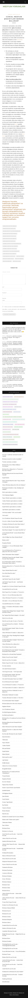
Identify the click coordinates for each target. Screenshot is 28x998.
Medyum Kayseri (6, 911)
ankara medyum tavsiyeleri (9, 236)
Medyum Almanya (6, 882)
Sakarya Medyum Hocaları (9, 855)
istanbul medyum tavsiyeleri (10, 248)
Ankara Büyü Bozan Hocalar (9, 838)
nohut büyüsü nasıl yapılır (9, 409)
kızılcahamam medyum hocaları (10, 434)
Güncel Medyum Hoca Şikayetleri (10, 644)
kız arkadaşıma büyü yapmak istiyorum (12, 416)
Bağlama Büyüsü (6, 706)
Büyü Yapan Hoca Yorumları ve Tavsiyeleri (13, 592)
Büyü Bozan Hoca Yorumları (9, 660)
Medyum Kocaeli (6, 913)
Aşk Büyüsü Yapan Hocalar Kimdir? (11, 579)
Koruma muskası (6, 666)
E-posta (4, 292)
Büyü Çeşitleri (6, 576)
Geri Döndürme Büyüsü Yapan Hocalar (12, 518)
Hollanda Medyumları (7, 853)
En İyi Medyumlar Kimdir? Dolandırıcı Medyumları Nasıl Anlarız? (12, 562)
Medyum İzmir (6, 884)
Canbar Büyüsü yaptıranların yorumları (12, 501)
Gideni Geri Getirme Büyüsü (9, 766)
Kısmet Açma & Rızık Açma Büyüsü (11, 787)
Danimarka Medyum (7, 867)
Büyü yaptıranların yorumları (9, 492)
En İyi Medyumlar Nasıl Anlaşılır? (10, 700)
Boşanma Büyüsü (6, 543)
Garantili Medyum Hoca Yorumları (11, 603)
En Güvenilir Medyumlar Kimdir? (10, 527)
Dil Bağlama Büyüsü (7, 793)
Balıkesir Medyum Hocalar (9, 928)
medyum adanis (20, 256)
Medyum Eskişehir (7, 919)
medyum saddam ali (19, 396)
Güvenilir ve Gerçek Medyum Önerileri (12, 600)
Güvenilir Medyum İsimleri (9, 668)
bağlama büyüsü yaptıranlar (10, 421)
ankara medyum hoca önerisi (10, 233)
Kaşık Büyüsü (5, 477)
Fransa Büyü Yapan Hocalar (9, 902)
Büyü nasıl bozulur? (7, 757)
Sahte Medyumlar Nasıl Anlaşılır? (10, 554)
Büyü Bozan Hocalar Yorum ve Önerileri (12, 621)
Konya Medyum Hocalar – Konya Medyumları (13, 951)
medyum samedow (7, 261)
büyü (16, 124)
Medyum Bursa (6, 890)
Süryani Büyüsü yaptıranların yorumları (12, 503)
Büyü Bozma (5, 813)
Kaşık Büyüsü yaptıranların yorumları (11, 506)
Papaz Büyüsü (5, 742)
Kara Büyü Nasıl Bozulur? (8, 573)
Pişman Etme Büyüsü (7, 784)
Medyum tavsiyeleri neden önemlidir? (12, 459)
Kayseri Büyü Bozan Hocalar (9, 864)
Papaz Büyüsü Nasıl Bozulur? (9, 570)
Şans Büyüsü (5, 796)
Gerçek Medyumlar (14, 14)
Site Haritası (16, 994)
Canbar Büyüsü (6, 745)
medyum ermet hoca (8, 396)
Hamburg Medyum (7, 979)
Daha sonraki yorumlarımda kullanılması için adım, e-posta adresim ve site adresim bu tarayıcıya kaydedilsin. (14, 309)
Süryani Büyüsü (6, 748)
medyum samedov (19, 258)
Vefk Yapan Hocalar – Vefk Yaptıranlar (12, 671)
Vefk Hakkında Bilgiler (8, 495)
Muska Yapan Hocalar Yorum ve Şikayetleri (13, 663)
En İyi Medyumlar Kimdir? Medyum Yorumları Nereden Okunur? (11, 675)
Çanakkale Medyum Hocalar (9, 931)
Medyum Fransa (6, 954)
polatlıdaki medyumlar (8, 439)
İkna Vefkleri (5, 825)
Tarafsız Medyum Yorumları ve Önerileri (12, 697)
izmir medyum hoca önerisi (9, 253)
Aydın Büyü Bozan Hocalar (9, 968)
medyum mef (6, 414)
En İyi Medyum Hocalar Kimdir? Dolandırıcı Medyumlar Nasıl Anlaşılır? (13, 650)
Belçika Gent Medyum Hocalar (10, 905)
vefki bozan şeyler (19, 424)
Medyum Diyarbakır (7, 870)
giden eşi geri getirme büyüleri (10, 399)
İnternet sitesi (4, 299)
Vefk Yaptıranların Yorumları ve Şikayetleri (13, 687)
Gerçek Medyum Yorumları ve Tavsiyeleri (13, 684)
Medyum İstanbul (6, 941)
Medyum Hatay (6, 828)
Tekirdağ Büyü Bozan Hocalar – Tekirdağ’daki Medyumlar (10, 944)
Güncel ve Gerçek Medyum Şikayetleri (12, 595)
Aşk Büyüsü (5, 760)
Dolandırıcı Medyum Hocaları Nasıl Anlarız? (13, 524)
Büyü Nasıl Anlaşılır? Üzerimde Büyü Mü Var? (14, 530)
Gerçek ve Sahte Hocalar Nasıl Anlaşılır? (12, 521)
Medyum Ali (15, 992)
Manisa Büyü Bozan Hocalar (9, 957)
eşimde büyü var (7, 419)
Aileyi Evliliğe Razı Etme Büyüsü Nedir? (12, 537)
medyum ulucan (17, 261)
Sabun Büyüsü (5, 754)
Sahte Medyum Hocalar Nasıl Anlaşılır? (12, 726)
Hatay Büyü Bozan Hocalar (9, 858)
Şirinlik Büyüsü (6, 790)
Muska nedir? (5, 540)
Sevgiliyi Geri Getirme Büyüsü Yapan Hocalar (14, 586)
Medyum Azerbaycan (7, 831)
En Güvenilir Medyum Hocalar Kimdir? (12, 734)
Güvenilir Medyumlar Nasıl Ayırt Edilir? (12, 679)
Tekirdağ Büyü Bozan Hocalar (10, 948)
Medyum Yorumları (8, 992)
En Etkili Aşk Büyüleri (7, 715)
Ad (3, 287)
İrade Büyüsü (5, 799)
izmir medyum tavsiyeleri (9, 256)
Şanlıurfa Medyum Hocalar (9, 841)
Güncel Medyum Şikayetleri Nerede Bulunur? (14, 485)
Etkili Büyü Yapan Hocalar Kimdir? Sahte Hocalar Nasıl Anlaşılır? (12, 558)
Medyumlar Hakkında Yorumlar (10, 695)
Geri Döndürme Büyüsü (8, 709)
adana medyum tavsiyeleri (9, 228)
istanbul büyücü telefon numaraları (12, 243)
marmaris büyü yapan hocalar (10, 401)
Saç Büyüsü (5, 805)
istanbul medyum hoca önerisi (10, 246)
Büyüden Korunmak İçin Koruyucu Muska (12, 816)
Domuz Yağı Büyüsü (7, 802)
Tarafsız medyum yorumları (9, 462)
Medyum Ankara (6, 922)
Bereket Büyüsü (6, 781)
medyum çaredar (18, 426)
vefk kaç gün (15, 429)
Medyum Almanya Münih (8, 908)
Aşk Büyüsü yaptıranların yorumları (11, 509)
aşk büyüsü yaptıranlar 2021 (9, 404)
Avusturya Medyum (7, 873)
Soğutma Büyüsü (6, 779)
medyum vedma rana (8, 426)
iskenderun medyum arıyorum (10, 444)
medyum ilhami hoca (8, 406)
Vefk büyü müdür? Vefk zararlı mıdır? (12, 512)
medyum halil (18, 406)
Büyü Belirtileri (6, 737)
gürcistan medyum (7, 411)
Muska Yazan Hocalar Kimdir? (10, 657)
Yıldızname (5, 739)
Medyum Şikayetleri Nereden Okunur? (12, 703)
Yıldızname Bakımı (7, 822)
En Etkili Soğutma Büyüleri (9, 712)
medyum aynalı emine (8, 424)
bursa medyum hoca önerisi (9, 238)
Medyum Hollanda (7, 876)
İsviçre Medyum (6, 879)
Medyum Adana (6, 887)
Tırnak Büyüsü (6, 776)
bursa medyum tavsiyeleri (9, 241)
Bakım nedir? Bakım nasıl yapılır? (10, 819)
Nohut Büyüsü (6, 811)
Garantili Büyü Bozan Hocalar (10, 589)
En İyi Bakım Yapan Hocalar (9, 647)
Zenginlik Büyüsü (6, 768)
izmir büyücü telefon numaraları (11, 251)
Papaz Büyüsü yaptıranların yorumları (12, 498)
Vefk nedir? (5, 515)
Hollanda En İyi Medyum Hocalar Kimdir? (12, 971)
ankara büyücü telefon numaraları (11, 231)
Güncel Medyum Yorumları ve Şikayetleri (12, 632)
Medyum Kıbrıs (6, 938)
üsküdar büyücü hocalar (19, 419)
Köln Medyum (5, 981)
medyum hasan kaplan (8, 258)
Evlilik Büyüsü (5, 763)
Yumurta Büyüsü (6, 808)
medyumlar (20, 39)
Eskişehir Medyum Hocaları (9, 861)
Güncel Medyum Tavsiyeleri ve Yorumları (12, 598)
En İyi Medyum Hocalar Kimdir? (10, 681)
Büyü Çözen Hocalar (7, 618)
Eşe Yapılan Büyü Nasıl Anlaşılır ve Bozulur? (13, 615)
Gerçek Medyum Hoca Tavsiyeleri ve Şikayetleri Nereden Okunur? (11, 550)
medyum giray (17, 411)
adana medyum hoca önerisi (9, 226)
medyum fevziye (7, 429)
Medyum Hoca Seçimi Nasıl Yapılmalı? (12, 654)
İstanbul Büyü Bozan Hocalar (9, 925)
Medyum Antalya (6, 916)
